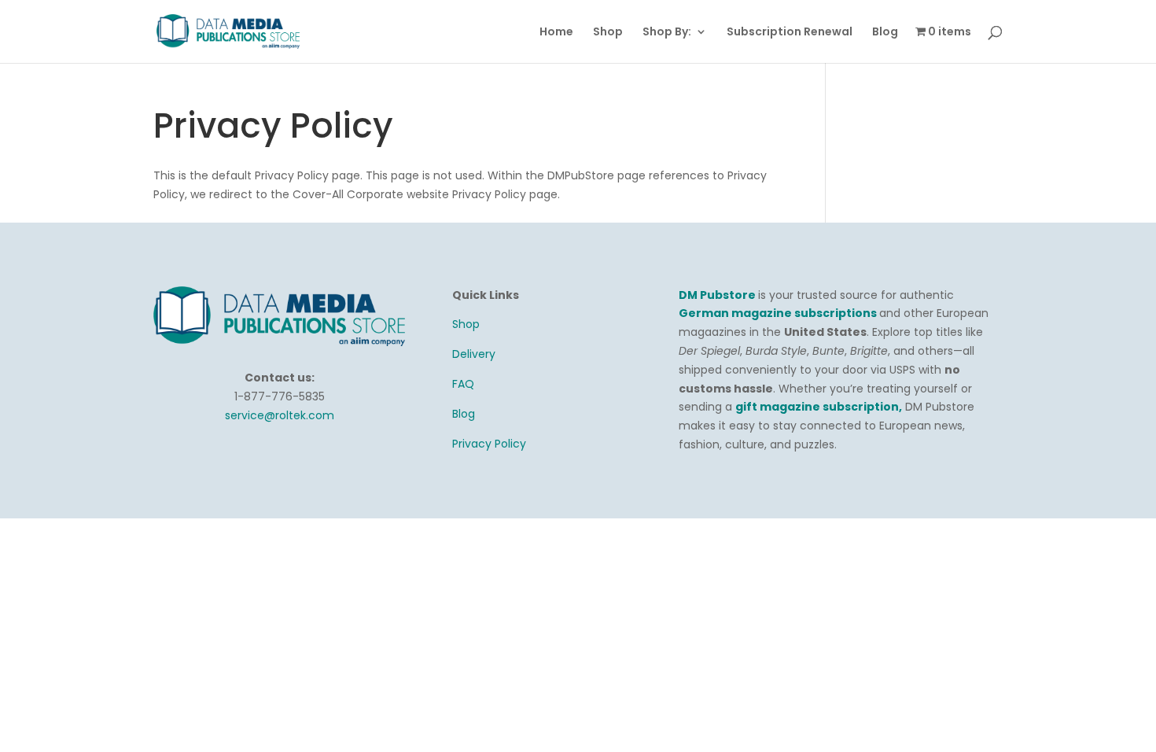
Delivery (473, 354)
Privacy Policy (489, 444)
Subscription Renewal (789, 32)
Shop (608, 32)
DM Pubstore (717, 295)
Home (556, 32)
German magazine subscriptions (779, 313)
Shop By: (666, 32)
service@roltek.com (279, 415)
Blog (885, 32)
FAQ (463, 384)
